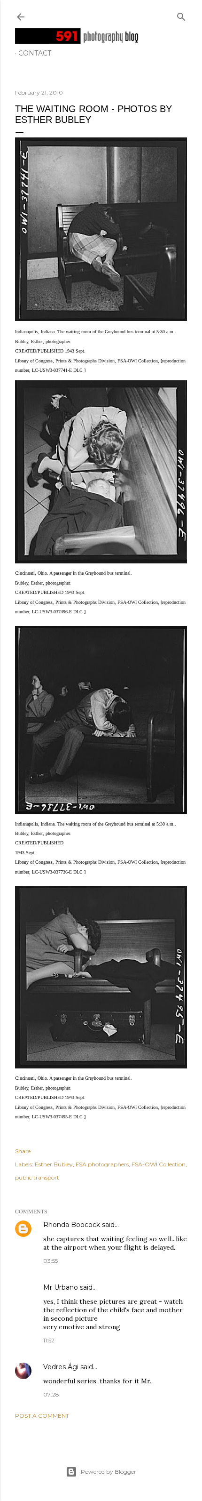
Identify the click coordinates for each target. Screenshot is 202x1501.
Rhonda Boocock (71, 1224)
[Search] (181, 15)
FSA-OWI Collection (159, 1164)
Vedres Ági (60, 1367)
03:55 (50, 1260)
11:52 (48, 1340)
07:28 (51, 1394)
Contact (34, 53)
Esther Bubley (54, 1164)
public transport (37, 1177)
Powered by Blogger (108, 1471)
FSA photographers (102, 1164)
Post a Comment (42, 1415)
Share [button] (23, 1151)
